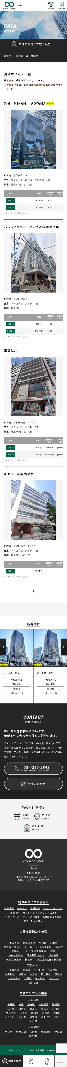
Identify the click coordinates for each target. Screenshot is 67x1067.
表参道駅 (21, 1031)
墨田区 (34, 1012)
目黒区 (22, 1008)
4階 (9, 207)
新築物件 (9, 908)
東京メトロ (14, 978)
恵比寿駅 (46, 1031)
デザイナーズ (12, 916)
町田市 (22, 1016)
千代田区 (43, 1004)
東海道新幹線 (38, 951)
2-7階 (9, 331)
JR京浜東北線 (44, 946)
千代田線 (39, 970)
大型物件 (35, 908)
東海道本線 (29, 942)
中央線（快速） (12, 946)
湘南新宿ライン (35, 955)
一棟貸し (22, 908)
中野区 (57, 1012)
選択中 (7, 56)
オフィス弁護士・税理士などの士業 (42, 916)
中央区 (31, 1004)
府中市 (33, 1016)
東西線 (22, 974)
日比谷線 (46, 974)
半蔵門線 (53, 970)
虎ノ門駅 (33, 1035)
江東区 (23, 1012)
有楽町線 (10, 974)
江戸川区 (10, 1016)
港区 (21, 1004)
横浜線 (59, 946)
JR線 (52, 951)
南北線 (33, 974)
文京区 (44, 1008)
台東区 (56, 1008)
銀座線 (26, 970)
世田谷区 (11, 1012)
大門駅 (33, 1031)
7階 (9, 455)
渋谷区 (11, 1004)
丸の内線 (14, 970)
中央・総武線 (16, 955)
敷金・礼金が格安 (33, 920)
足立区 (46, 1012)
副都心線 (33, 982)
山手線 (28, 946)
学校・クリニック (52, 908)
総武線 (54, 942)
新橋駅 (58, 1031)
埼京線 (42, 942)
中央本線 (14, 942)
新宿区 (56, 1004)
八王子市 (46, 1016)
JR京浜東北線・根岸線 (48, 959)
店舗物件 (15, 912)
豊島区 (33, 1008)
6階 (9, 447)
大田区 (58, 1016)
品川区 (11, 1008)
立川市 (33, 1021)
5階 (9, 571)
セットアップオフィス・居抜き (40, 912)
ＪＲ (25, 951)
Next (64, 647)
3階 (9, 200)
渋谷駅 (8, 1031)
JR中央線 (53, 955)
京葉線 (15, 951)
